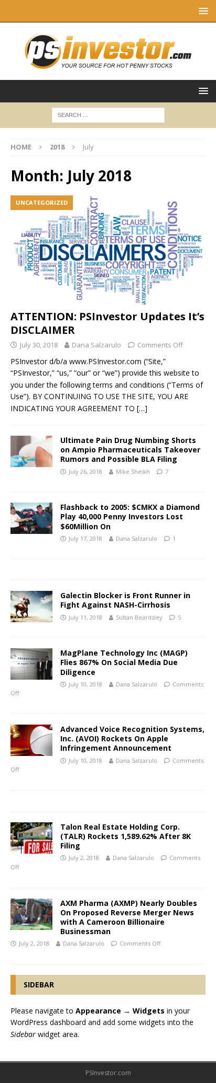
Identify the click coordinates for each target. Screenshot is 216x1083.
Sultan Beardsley (139, 617)
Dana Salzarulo (96, 345)
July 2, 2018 (84, 857)
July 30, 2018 (39, 345)
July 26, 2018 (85, 471)
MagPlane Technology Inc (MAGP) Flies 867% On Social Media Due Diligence (124, 662)
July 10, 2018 (85, 684)
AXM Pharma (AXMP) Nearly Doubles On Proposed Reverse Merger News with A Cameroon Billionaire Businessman (128, 917)
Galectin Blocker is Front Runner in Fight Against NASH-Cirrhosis (125, 600)
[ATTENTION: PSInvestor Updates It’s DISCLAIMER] (108, 250)
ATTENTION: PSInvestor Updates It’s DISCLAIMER (107, 323)
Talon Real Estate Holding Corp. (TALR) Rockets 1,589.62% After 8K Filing (125, 836)
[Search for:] (108, 114)
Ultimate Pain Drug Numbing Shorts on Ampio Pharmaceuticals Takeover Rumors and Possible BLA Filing (130, 449)
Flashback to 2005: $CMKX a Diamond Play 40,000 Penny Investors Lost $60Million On (130, 516)
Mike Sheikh (133, 471)
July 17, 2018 (85, 538)
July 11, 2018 (85, 617)
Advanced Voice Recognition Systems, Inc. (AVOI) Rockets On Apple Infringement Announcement (132, 738)
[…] (142, 408)
